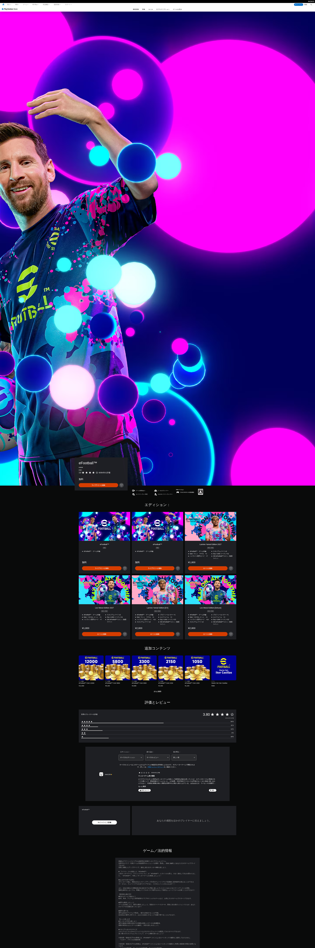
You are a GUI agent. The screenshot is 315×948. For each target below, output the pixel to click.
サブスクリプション (163, 9)
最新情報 (56, 4)
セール (150, 9)
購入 (8, 4)
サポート (67, 4)
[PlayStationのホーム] (3, 4)
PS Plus (34, 4)
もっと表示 (142, 786)
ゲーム (25, 4)
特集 (143, 9)
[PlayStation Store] (10, 9)
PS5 (16, 4)
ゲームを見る (177, 9)
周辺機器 (45, 4)
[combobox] (131, 757)
